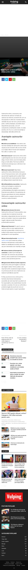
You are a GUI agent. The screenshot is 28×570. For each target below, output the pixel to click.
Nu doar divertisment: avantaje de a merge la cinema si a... (7, 465)
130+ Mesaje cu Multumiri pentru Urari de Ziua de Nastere (17, 526)
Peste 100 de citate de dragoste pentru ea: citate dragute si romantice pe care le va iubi (8, 341)
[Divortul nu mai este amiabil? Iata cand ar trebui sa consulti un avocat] (5, 357)
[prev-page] (3, 382)
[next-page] (5, 382)
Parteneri (13, 562)
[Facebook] (3, 79)
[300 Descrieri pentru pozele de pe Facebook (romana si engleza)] (5, 437)
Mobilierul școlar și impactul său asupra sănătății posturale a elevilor (18, 429)
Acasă (2, 35)
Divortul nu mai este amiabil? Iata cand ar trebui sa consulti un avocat (18, 357)
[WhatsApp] (13, 79)
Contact (23, 565)
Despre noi (18, 562)
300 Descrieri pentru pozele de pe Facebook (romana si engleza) (18, 437)
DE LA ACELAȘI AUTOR (8, 352)
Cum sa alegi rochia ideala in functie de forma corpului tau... (20, 465)
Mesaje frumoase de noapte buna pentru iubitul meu (7, 481)
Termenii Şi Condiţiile (9, 563)
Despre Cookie (18, 563)
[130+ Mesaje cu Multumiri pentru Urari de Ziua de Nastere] (5, 526)
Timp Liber (4, 461)
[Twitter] (6, 79)
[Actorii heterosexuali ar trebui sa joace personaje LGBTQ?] (21, 474)
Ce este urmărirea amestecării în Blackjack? (21, 339)
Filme (16, 477)
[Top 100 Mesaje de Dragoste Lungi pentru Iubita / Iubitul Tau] (5, 511)
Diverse (6, 35)
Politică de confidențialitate (9, 565)
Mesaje (3, 477)
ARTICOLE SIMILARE (7, 349)
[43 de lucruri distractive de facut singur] (5, 445)
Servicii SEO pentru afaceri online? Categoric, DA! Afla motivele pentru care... (14, 415)
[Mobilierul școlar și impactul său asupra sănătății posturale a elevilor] (5, 430)
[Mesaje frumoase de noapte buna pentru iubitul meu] (7, 474)
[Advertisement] (14, 19)
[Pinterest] (10, 79)
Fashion (16, 461)
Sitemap (18, 565)
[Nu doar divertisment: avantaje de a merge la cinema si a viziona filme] (7, 458)
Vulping (7, 562)
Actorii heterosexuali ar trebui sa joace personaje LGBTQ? (20, 481)
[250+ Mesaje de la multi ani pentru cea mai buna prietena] (5, 519)
